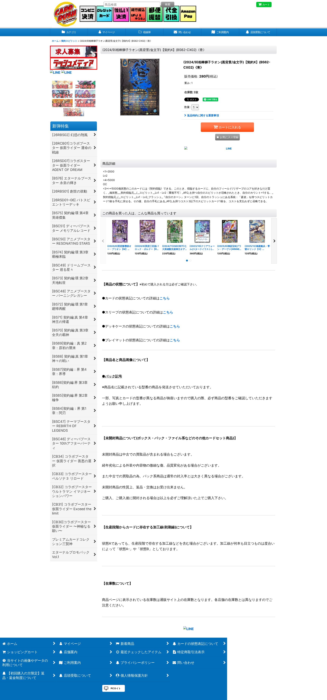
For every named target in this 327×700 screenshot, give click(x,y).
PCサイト (116, 688)
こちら (165, 298)
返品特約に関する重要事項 (203, 115)
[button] (227, 137)
